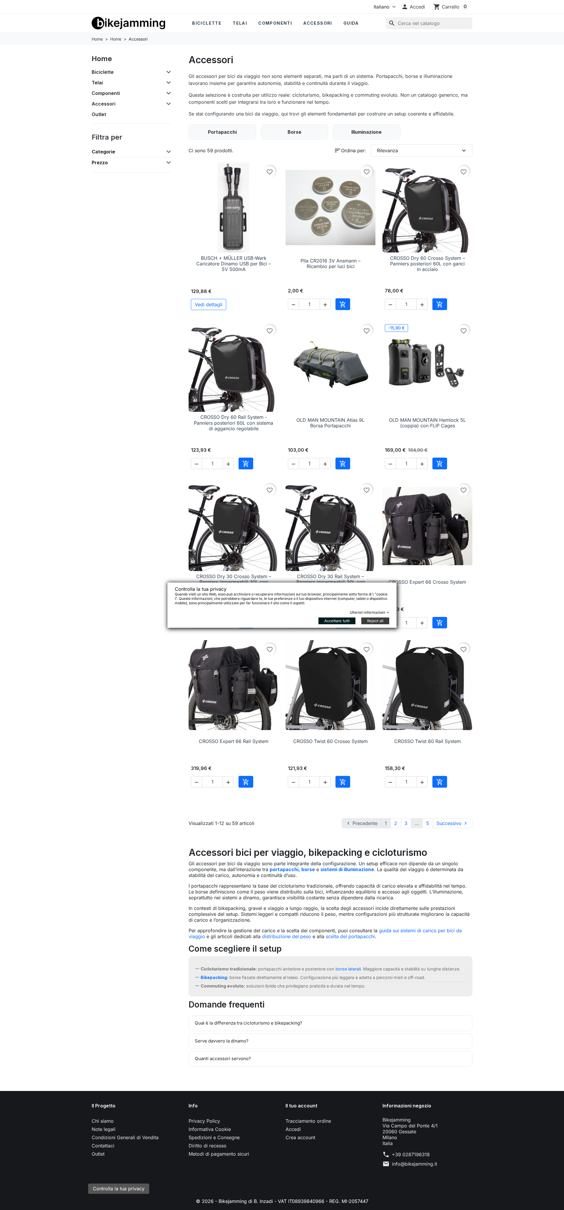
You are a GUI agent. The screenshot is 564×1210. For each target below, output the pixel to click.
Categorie (103, 152)
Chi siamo (103, 1121)
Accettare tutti (337, 620)
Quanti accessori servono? (223, 1058)
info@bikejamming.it (414, 1164)
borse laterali (348, 968)
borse (308, 869)
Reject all (375, 620)
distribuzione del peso (286, 936)
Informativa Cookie (210, 1129)
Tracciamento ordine (308, 1121)
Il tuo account (301, 1106)
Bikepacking (214, 977)
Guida (351, 23)
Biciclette (206, 23)
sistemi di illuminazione (347, 869)
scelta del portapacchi (350, 936)
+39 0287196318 (411, 1154)
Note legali (103, 1129)
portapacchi (284, 869)
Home (102, 58)
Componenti (275, 23)
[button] (413, 6)
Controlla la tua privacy (119, 1188)
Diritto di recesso (207, 1146)
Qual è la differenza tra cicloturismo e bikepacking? (248, 1023)
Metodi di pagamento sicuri (219, 1154)
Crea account (300, 1137)
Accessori (317, 23)
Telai (240, 23)
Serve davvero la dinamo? (222, 1041)
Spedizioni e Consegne (214, 1137)
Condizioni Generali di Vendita (125, 1137)
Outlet (99, 114)
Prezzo (100, 162)
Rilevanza (422, 150)
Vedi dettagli (208, 304)
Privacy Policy (204, 1121)
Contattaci (103, 1146)
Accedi (293, 1129)
